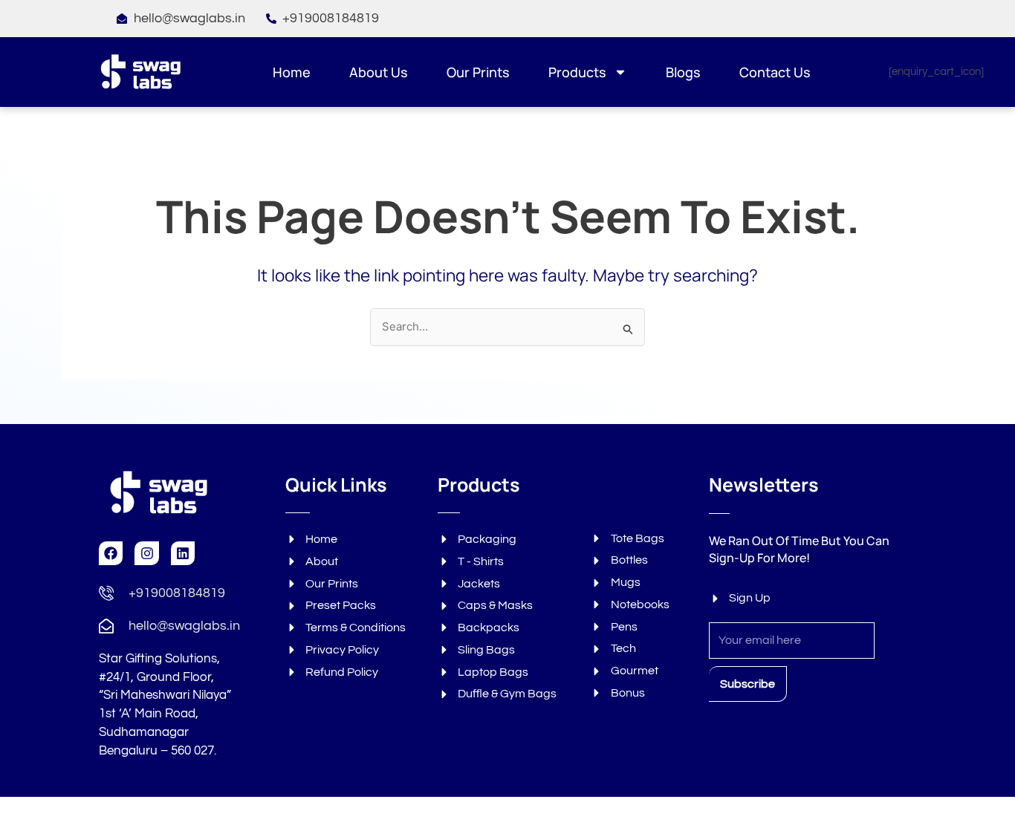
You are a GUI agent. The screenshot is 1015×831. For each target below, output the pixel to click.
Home (292, 72)
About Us (378, 72)
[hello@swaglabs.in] (106, 626)
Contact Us (775, 72)
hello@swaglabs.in (184, 626)
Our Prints (478, 72)
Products (577, 72)
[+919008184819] (106, 592)
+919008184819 (177, 593)
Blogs (683, 72)
